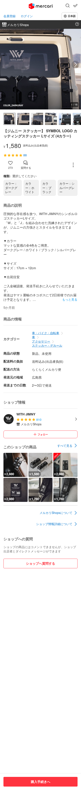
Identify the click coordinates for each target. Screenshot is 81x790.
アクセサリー (41, 341)
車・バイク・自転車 (45, 333)
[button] (67, 6)
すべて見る (64, 445)
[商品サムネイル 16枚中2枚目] (23, 119)
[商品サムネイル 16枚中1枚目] (9, 119)
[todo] (75, 5)
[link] (67, 445)
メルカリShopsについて (56, 512)
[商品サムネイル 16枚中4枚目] (51, 119)
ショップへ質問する (40, 563)
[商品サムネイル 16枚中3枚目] (37, 119)
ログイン (27, 16)
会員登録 (9, 16)
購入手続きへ (40, 781)
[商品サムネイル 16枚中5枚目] (65, 119)
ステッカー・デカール (47, 345)
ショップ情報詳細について (54, 524)
